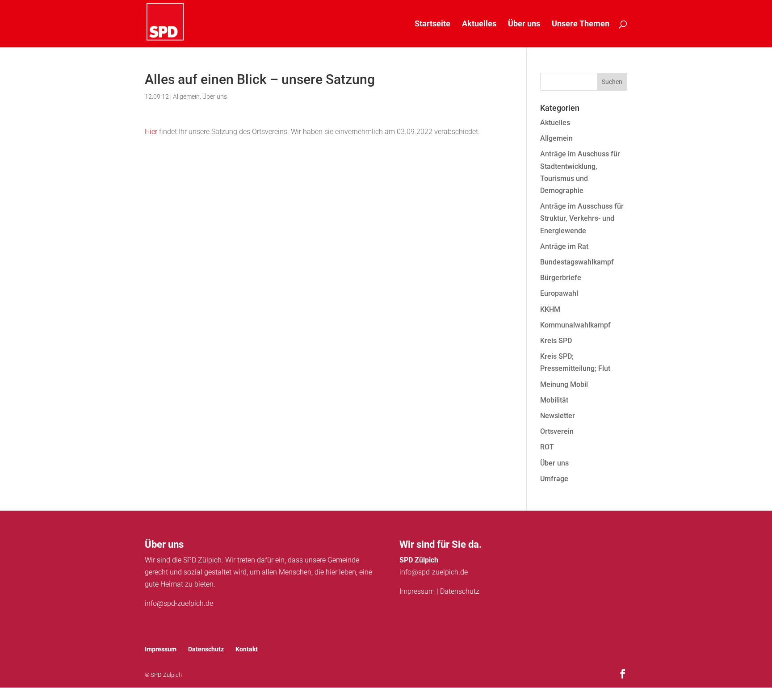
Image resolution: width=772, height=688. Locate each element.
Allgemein (186, 96)
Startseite (432, 24)
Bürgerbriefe (560, 277)
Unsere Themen (580, 24)
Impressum (417, 591)
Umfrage (554, 478)
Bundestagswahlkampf (577, 262)
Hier (151, 131)
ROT (547, 447)
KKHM (550, 309)
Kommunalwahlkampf (575, 325)
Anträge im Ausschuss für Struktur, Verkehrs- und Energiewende (582, 218)
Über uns (524, 24)
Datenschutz (459, 591)
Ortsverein (557, 431)
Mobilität (554, 400)
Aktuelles (479, 24)
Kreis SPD (556, 340)
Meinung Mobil (564, 384)
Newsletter (557, 415)
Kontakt (246, 649)
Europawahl (559, 293)
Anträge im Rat (564, 246)
